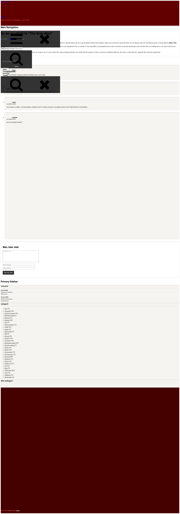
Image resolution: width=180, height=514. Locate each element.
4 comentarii (20, 39)
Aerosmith (8, 311)
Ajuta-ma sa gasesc (10, 313)
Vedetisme (8, 375)
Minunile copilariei (10, 345)
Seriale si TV (8, 363)
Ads (6, 308)
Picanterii (7, 359)
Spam (6, 368)
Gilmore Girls (8, 331)
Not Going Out (9, 354)
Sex (5, 366)
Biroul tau (7, 318)
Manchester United (10, 343)
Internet (7, 336)
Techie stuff (8, 370)
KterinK (7, 338)
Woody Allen (8, 377)
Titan (6, 372)
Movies (12, 39)
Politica (7, 361)
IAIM (6, 334)
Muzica (6, 350)
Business (7, 320)
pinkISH (3, 17)
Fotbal (6, 327)
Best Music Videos (10, 315)
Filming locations (9, 324)
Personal (7, 356)
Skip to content (5, 1)
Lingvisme (7, 340)
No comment (8, 352)
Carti (6, 322)
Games (6, 329)
